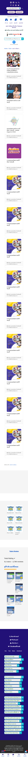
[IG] (13, 5)
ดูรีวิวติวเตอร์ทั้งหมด (11, 567)
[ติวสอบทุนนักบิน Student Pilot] (14, 36)
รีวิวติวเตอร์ (14, 640)
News (13, 650)
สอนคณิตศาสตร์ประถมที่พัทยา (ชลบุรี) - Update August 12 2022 (13, 130)
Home (5, 48)
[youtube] (13, 2)
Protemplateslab (16, 748)
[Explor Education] (6, 19)
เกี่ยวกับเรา (14, 643)
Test (9, 650)
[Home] (11, 2)
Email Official (13, 749)
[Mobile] (19, 2)
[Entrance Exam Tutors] (16, 19)
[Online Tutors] (20, 19)
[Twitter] (18, 5)
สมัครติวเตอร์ (19, 12)
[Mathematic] (11, 19)
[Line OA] (16, 2)
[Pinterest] (16, 5)
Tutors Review (14, 551)
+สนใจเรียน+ (11, 12)
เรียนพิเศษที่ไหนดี (15, 646)
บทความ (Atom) (13, 464)
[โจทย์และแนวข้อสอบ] (25, 751)
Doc (6, 650)
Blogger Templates (8, 748)
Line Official (20, 749)
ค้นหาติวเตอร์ (15, 636)
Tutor (10, 48)
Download (19, 650)
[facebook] (10, 5)
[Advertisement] (14, 482)
